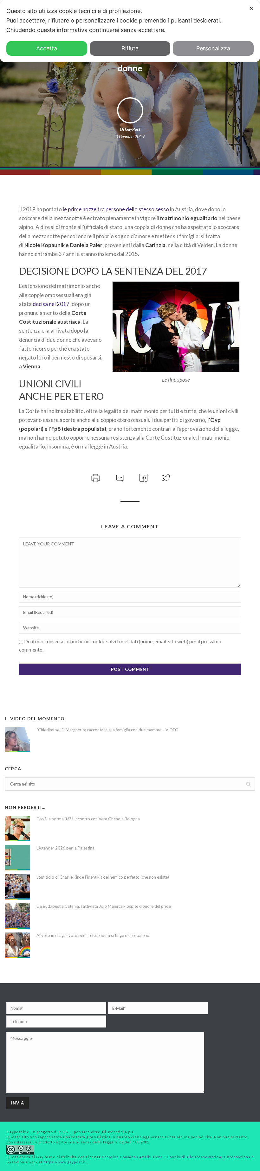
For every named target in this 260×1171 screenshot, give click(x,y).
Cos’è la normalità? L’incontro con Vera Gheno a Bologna (88, 818)
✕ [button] (251, 8)
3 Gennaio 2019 (130, 136)
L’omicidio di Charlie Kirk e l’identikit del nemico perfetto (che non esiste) (102, 877)
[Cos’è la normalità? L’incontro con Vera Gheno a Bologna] (17, 828)
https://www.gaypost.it (64, 1162)
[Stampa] (94, 477)
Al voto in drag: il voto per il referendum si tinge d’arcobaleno (92, 935)
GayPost (132, 129)
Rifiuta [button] (130, 48)
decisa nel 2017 (51, 304)
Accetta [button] (46, 48)
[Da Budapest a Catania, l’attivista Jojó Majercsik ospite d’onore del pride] (17, 916)
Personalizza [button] (213, 48)
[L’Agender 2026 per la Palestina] (17, 857)
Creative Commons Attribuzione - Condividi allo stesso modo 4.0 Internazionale (178, 1157)
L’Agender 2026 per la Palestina (65, 847)
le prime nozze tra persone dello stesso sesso (116, 209)
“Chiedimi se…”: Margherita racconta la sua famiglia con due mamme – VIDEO (107, 729)
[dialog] (130, 31)
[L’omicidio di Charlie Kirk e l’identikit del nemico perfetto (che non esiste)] (17, 887)
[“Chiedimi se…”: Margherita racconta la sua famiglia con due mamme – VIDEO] (17, 739)
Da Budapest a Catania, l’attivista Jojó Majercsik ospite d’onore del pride (103, 906)
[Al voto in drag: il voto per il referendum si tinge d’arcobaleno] (17, 945)
